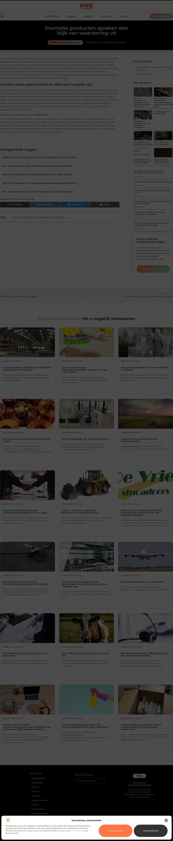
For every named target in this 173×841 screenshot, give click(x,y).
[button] (166, 820)
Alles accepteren (115, 831)
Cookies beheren (150, 831)
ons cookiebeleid (77, 831)
